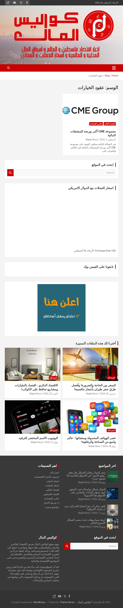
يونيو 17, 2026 (98, 513)
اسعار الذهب (52, 481)
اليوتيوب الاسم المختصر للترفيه (38, 438)
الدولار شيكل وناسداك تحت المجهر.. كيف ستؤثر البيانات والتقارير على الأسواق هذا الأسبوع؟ (86, 492)
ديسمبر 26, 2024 (108, 393)
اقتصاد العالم (110, 124)
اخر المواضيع (107, 466)
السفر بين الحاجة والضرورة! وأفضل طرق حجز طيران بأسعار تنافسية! (94, 387)
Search (10, 172)
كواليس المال (84, 602)
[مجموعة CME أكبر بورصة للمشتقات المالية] (90, 110)
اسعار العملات (52, 485)
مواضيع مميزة (52, 507)
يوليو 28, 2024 (109, 446)
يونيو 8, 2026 (99, 526)
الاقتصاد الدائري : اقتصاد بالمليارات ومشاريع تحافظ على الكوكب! (36, 387)
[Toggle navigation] (114, 68)
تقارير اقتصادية (96, 124)
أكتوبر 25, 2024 (50, 393)
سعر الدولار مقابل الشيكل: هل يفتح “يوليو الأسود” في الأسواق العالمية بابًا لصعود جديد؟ (86, 475)
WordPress (39, 602)
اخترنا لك (111, 378)
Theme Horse (67, 602)
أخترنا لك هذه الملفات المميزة (96, 343)
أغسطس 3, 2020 (108, 139)
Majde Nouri (92, 139)
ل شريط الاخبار (51, 502)
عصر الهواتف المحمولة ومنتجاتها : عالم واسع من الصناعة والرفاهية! (91, 440)
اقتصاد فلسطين (51, 494)
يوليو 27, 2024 (51, 442)
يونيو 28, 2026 (98, 499)
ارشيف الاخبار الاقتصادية (46, 476)
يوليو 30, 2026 (98, 482)
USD (113, 250)
